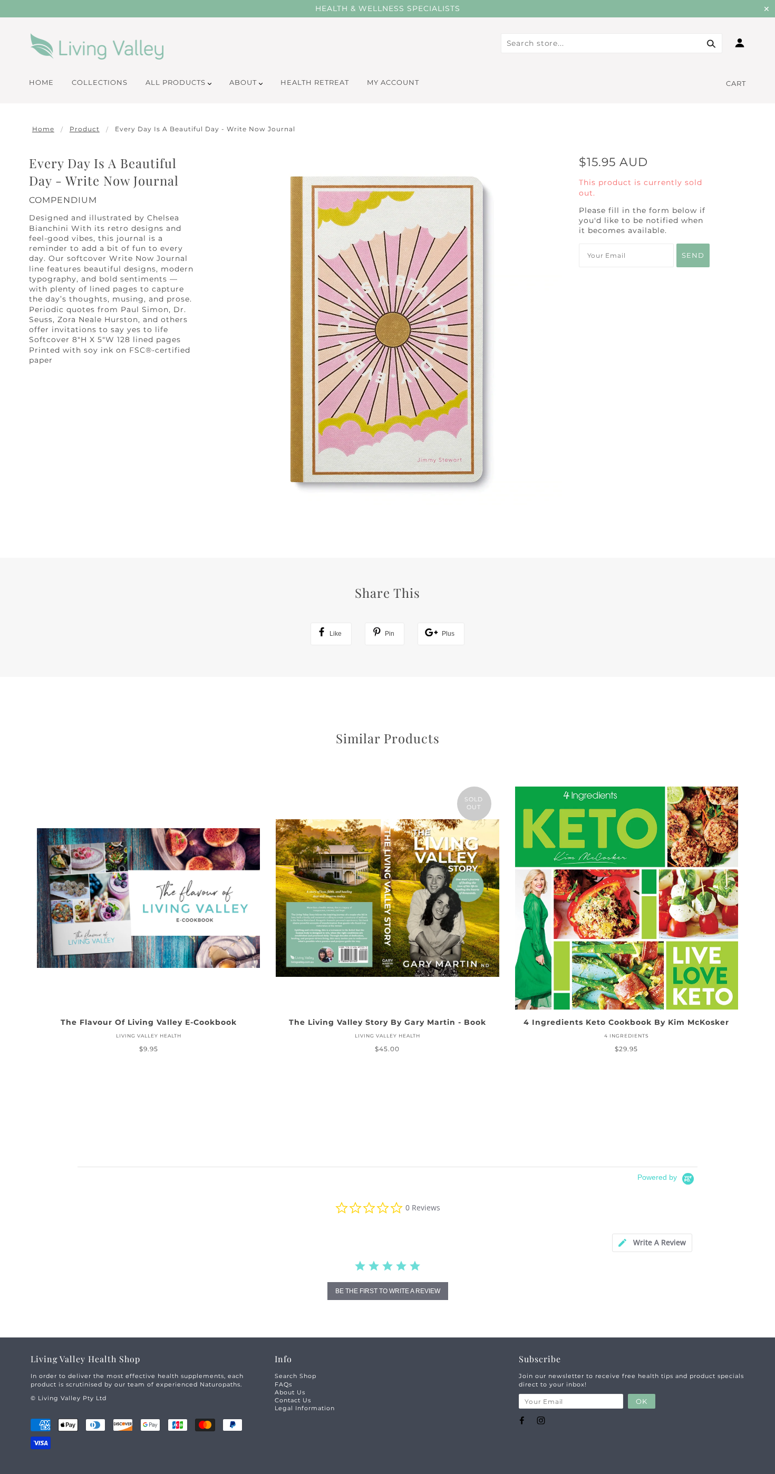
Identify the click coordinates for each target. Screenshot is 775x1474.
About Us (290, 1392)
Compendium (63, 200)
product (85, 129)
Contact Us (293, 1400)
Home (43, 129)
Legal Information (305, 1408)
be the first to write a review (387, 1291)
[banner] (97, 46)
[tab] (652, 1243)
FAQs (283, 1384)
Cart (736, 83)
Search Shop (295, 1376)
